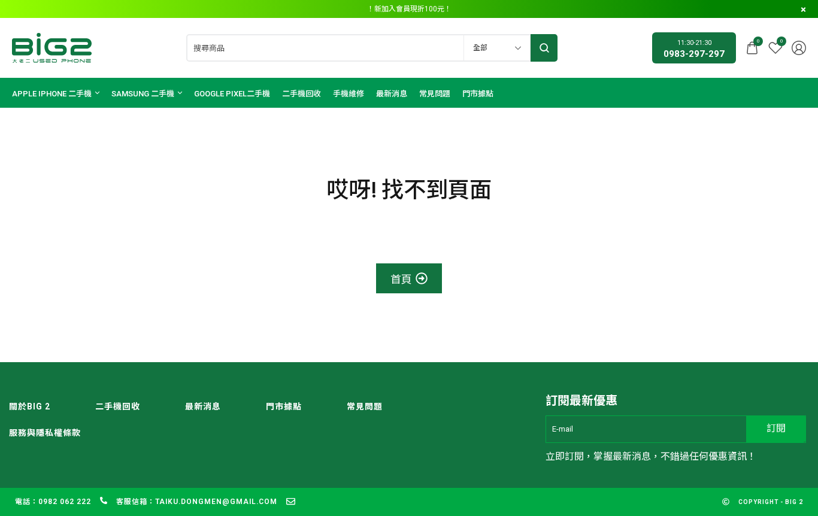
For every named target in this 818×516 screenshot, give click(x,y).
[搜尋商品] (544, 48)
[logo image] (52, 47)
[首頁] (409, 278)
